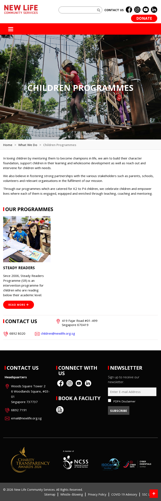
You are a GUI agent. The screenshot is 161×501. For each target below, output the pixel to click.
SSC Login (149, 494)
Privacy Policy (97, 494)
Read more (16, 305)
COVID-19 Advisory (124, 494)
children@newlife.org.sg (58, 333)
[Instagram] (137, 10)
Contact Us (23, 367)
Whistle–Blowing (71, 494)
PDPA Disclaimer (124, 401)
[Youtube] (146, 10)
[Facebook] (129, 10)
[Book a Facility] (60, 410)
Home (7, 145)
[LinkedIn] (154, 10)
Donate (144, 18)
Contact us (114, 10)
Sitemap (49, 494)
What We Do (27, 145)
